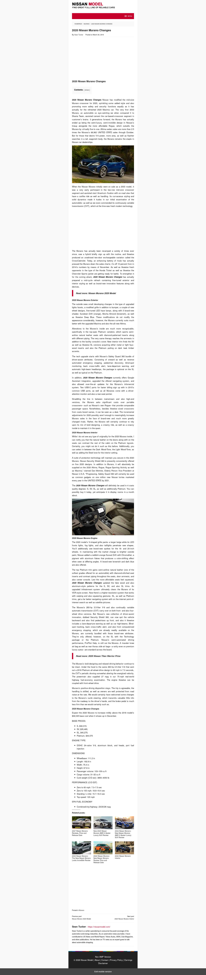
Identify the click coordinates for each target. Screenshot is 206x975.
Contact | (105, 959)
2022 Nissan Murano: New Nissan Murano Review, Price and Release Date (101, 859)
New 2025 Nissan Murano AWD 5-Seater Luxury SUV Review (102, 833)
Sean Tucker (79, 926)
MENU (130, 16)
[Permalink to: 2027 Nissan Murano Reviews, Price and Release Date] (81, 822)
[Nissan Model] (103, 4)
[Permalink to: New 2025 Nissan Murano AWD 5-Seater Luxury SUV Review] (103, 822)
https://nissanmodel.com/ (99, 926)
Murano (81, 910)
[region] (92, 59)
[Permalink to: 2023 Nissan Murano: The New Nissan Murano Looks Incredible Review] (81, 847)
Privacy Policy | (116, 959)
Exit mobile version (103, 971)
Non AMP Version (103, 956)
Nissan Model (87, 959)
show (87, 90)
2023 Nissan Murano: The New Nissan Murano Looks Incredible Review (81, 858)
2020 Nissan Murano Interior (123, 857)
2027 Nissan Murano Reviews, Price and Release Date (80, 833)
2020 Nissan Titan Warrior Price (104, 656)
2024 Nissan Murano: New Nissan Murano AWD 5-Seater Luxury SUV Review (123, 834)
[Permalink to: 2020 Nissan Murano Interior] (124, 847)
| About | (97, 959)
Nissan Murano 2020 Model (102, 293)
